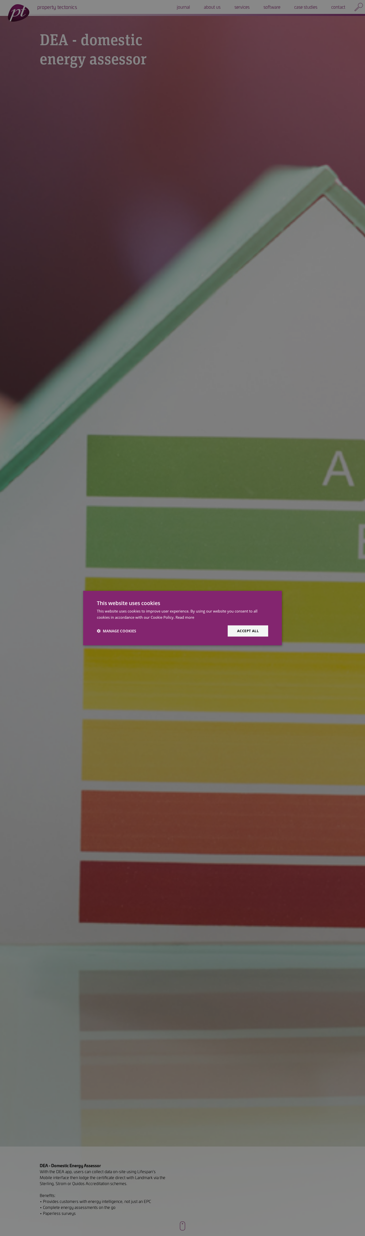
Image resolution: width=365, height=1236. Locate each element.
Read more (185, 617)
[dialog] (182, 618)
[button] (116, 631)
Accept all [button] (248, 630)
